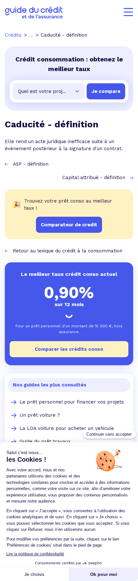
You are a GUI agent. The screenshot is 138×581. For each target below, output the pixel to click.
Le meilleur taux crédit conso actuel (69, 274)
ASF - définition (30, 164)
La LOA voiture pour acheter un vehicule (67, 428)
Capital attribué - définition (93, 177)
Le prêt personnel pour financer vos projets (72, 402)
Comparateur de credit (69, 225)
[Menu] (128, 12)
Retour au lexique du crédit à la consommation (67, 251)
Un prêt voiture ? (40, 415)
